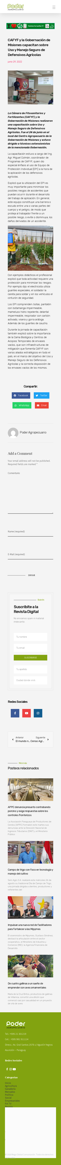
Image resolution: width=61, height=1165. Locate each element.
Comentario (14, 472)
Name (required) (16, 531)
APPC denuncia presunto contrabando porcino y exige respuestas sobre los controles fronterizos (29, 811)
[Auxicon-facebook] (7, 1069)
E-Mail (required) (16, 554)
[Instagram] (10, 1069)
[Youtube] (14, 1069)
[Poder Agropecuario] (17, 7)
